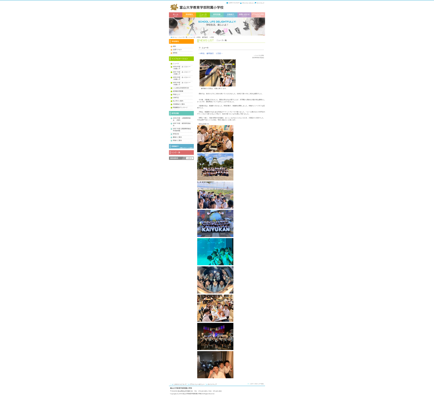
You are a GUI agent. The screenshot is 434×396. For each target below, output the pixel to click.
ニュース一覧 (183, 37)
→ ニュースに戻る (259, 55)
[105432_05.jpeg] (216, 237)
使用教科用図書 (178, 91)
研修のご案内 (177, 140)
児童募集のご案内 (179, 104)
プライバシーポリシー (197, 384)
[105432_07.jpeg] (216, 293)
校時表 (175, 53)
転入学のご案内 (178, 101)
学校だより (176, 94)
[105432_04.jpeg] (216, 209)
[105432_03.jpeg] (216, 180)
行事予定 (176, 97)
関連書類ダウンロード (180, 107)
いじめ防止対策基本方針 (181, 88)
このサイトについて (180, 384)
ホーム (174, 37)
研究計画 (176, 134)
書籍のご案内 (177, 137)
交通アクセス (177, 49)
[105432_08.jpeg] (216, 322)
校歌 (174, 46)
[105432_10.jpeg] (216, 378)
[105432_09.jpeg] (216, 350)
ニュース (192, 37)
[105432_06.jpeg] (216, 265)
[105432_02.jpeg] (216, 152)
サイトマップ (212, 384)
